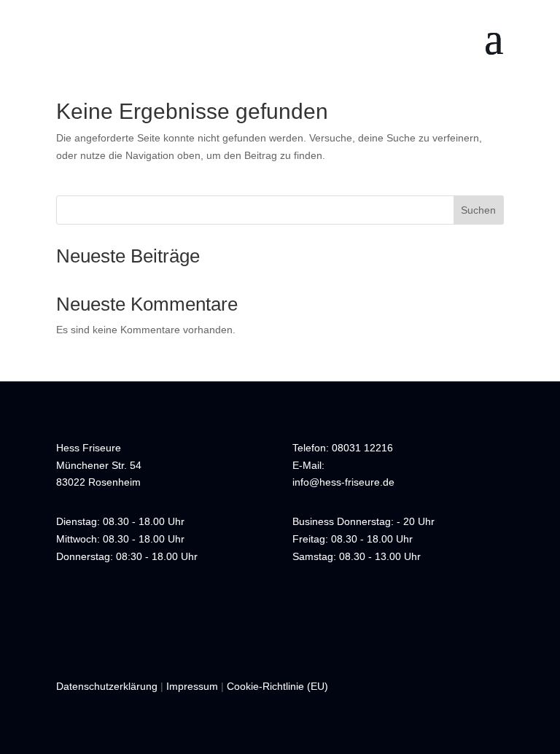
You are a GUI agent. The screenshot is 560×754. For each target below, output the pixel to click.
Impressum (192, 686)
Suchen (478, 210)
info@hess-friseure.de (343, 482)
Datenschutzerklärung (107, 686)
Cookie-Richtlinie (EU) (277, 686)
